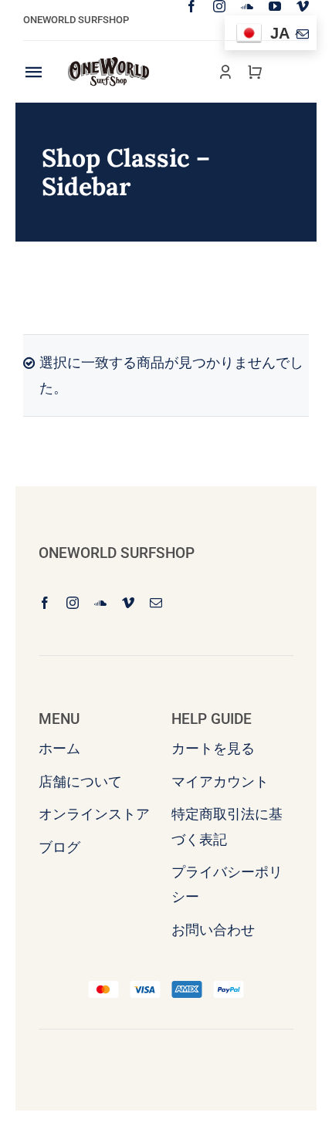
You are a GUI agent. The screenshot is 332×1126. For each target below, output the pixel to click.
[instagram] (219, 6)
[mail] (302, 34)
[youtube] (275, 6)
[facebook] (191, 6)
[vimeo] (302, 6)
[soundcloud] (247, 6)
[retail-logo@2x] (108, 63)
